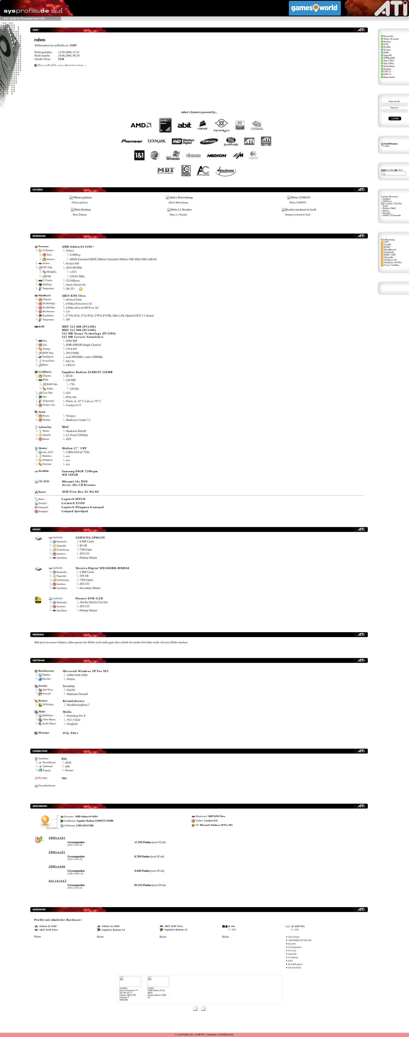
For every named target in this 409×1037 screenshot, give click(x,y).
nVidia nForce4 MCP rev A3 (82, 307)
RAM (387, 247)
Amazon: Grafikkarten (220, 1034)
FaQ (386, 44)
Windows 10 (390, 260)
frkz (290, 961)
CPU (386, 242)
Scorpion (293, 957)
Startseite (388, 36)
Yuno (385, 206)
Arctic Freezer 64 (75, 284)
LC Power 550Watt (77, 435)
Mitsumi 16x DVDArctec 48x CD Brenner (79, 483)
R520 (69, 376)
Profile (387, 47)
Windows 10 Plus (393, 262)
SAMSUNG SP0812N (90, 537)
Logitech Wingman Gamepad (83, 507)
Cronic (386, 146)
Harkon (387, 213)
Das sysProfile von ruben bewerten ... (62, 65)
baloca (386, 210)
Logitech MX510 (74, 499)
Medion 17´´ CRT (74, 448)
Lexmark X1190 (73, 503)
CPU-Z (387, 71)
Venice (70, 250)
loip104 (292, 954)
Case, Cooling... (392, 265)
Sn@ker (387, 199)
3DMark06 (389, 58)
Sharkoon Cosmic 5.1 (78, 419)
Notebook (389, 252)
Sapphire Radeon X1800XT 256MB (87, 372)
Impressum (389, 77)
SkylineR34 (294, 967)
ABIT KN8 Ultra (74, 295)
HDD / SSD (390, 255)
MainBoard (390, 249)
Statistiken (389, 66)
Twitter (387, 50)
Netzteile (388, 257)
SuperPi (388, 55)
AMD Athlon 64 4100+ (78, 246)
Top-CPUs (389, 61)
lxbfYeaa (387, 201)
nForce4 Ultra (74, 299)
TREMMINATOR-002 (300, 940)
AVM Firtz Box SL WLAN (80, 491)
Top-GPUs (389, 63)
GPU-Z (387, 74)
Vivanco (71, 415)
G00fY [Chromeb (392, 215)
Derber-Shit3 (389, 208)
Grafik (387, 244)
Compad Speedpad (75, 511)
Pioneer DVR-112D (89, 598)
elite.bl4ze (294, 937)
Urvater (292, 950)
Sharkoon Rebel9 (76, 431)
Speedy (292, 944)
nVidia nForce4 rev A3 (79, 303)
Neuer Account (391, 39)
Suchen (387, 42)
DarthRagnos (295, 964)
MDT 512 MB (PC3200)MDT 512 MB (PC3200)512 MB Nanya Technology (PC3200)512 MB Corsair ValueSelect (89, 331)
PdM (386, 52)
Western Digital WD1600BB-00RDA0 (102, 568)
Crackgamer (294, 947)
